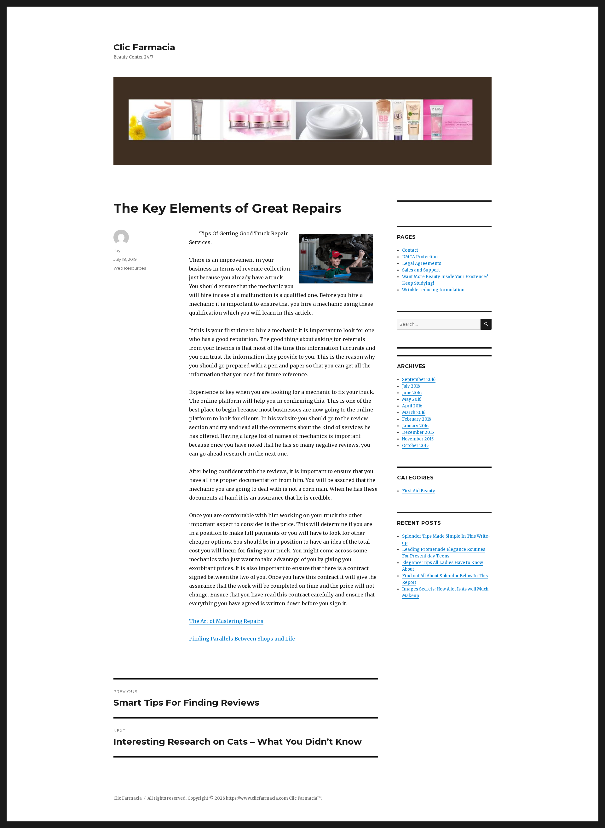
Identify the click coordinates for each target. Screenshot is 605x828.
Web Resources (129, 268)
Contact (410, 250)
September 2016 (418, 379)
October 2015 (415, 445)
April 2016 (412, 406)
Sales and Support (421, 270)
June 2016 (412, 392)
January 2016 (415, 425)
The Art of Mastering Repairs (226, 621)
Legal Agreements (421, 263)
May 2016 (411, 399)
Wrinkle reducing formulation (433, 290)
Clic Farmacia (144, 47)
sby (116, 250)
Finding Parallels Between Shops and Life (242, 638)
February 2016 (416, 419)
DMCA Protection (420, 257)
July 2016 (411, 386)
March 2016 (413, 412)
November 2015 (418, 439)
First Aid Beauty (418, 491)
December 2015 (418, 432)
